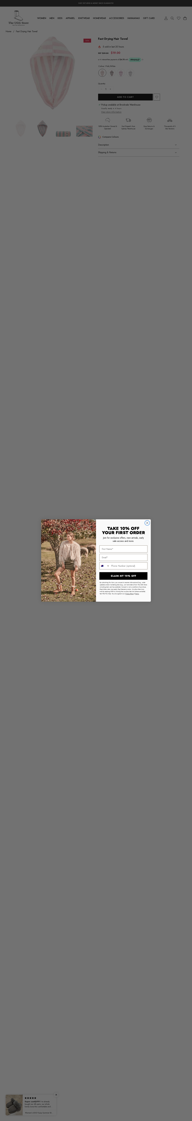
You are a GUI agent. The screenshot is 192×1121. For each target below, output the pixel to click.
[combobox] (105, 565)
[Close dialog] (147, 522)
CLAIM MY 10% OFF (123, 576)
